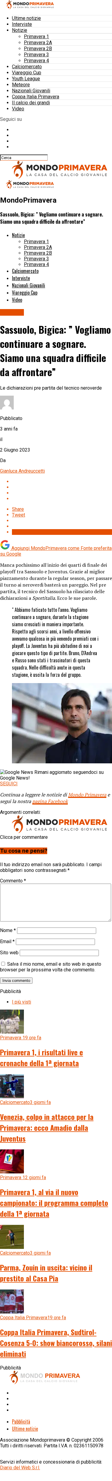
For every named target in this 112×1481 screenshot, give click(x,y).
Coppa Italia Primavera (35, 97)
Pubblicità (21, 1421)
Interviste (22, 24)
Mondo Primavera (87, 794)
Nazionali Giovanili (31, 91)
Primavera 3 (36, 54)
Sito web (9, 952)
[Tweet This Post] (62, 487)
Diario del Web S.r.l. (20, 1467)
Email (7, 941)
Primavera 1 (36, 36)
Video (18, 109)
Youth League (26, 78)
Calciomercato (27, 66)
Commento (13, 881)
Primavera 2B (38, 48)
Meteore (21, 84)
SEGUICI (9, 783)
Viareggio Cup (26, 72)
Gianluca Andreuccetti (22, 471)
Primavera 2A (38, 42)
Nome (8, 930)
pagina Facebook (50, 801)
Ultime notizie (26, 18)
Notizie (19, 30)
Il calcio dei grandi (31, 103)
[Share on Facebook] (62, 481)
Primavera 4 (36, 60)
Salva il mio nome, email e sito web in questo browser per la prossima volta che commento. (50, 967)
